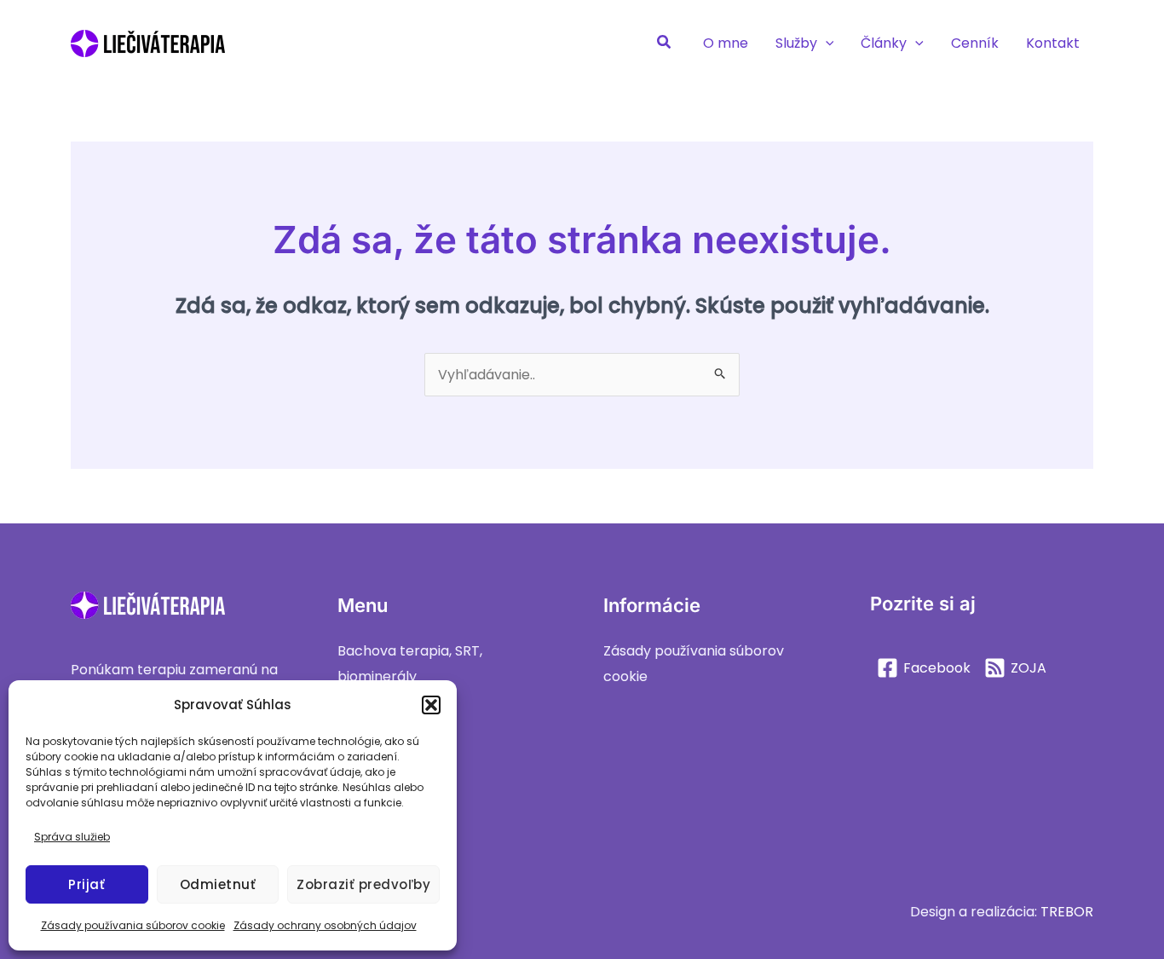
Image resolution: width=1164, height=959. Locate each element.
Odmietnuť (218, 884)
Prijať (86, 884)
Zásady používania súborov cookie (133, 925)
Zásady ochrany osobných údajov (325, 925)
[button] (431, 704)
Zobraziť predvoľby (363, 884)
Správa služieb (72, 836)
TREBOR (1066, 911)
